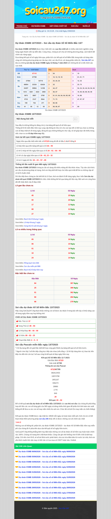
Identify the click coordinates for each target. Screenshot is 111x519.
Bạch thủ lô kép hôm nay (33, 270)
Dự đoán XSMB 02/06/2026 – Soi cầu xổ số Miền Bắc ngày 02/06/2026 (47, 467)
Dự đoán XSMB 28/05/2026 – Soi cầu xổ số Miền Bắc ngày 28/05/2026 (47, 488)
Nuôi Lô (86, 26)
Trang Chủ (21, 26)
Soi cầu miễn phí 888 (32, 266)
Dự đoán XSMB (38, 26)
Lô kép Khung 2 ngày (32, 222)
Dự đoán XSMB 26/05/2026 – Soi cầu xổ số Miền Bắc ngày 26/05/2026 (47, 498)
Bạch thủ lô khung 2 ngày (34, 219)
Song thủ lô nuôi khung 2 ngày (35, 226)
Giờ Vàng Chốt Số (58, 26)
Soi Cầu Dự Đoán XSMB (37, 36)
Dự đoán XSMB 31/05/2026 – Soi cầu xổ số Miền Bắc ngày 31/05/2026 (47, 477)
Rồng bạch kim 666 (31, 263)
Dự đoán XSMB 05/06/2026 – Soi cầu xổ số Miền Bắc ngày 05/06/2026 (47, 457)
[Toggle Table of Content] (74, 119)
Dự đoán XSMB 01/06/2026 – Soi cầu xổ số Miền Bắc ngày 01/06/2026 (47, 472)
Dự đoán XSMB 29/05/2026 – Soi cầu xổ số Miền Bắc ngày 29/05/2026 (47, 482)
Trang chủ (25, 36)
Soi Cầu (74, 26)
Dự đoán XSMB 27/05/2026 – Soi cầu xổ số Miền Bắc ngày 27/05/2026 (47, 493)
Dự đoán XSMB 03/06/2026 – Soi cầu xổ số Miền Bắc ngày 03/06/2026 (47, 462)
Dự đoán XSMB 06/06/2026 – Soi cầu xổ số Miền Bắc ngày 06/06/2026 (47, 451)
